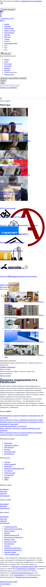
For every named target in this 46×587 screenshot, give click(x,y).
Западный (3, 491)
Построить (8, 66)
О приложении (5, 584)
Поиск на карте (9, 531)
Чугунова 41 (8, 471)
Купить (6, 60)
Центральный (5, 496)
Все (6, 479)
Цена (2, 83)
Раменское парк (9, 473)
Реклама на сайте (10, 541)
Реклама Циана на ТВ (11, 535)
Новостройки (9, 28)
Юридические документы (13, 529)
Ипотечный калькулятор (12, 548)
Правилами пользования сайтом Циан (24, 566)
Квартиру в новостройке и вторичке (13, 78)
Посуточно (8, 64)
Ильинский (8, 443)
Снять (6, 62)
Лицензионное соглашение (25, 569)
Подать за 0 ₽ (9, 74)
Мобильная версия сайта (8, 582)
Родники (7, 449)
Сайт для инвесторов (11, 554)
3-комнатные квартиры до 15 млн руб (13, 426)
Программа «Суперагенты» (13, 537)
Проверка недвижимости (13, 550)
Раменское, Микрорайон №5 (14, 468)
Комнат (3, 80)
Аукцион (7, 533)
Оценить (7, 68)
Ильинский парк (10, 452)
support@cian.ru (19, 575)
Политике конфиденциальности (22, 573)
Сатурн (6, 477)
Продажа (7, 26)
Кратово (7, 462)
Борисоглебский (10, 464)
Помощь (7, 546)
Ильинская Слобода (11, 445)
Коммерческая (9, 33)
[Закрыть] (1, 3)
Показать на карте (6, 88)
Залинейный (4, 489)
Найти (15, 88)
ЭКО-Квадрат (9, 447)
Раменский (8, 466)
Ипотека (7, 35)
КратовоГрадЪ (9, 454)
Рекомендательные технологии (27, 577)
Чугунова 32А (9, 475)
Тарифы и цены (9, 539)
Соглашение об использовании (31, 1)
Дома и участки (9, 30)
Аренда (6, 24)
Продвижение (9, 544)
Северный (3, 494)
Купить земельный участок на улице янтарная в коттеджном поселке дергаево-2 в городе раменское (21, 434)
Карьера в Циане (10, 552)
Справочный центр (10, 527)
